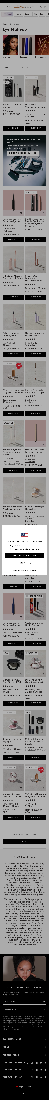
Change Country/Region (24, 570)
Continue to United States (24, 555)
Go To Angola (24, 563)
